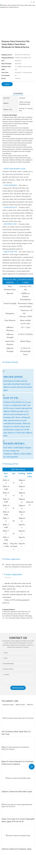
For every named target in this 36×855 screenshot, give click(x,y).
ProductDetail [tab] (18, 93)
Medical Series (20, 704)
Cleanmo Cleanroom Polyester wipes (16, 849)
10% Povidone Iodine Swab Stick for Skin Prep (16, 733)
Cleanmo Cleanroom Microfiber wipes (17, 792)
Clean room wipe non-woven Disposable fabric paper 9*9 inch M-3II (18, 820)
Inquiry (7, 84)
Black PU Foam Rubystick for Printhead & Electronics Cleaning (17, 762)
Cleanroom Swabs (8, 704)
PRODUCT (30, 704)
